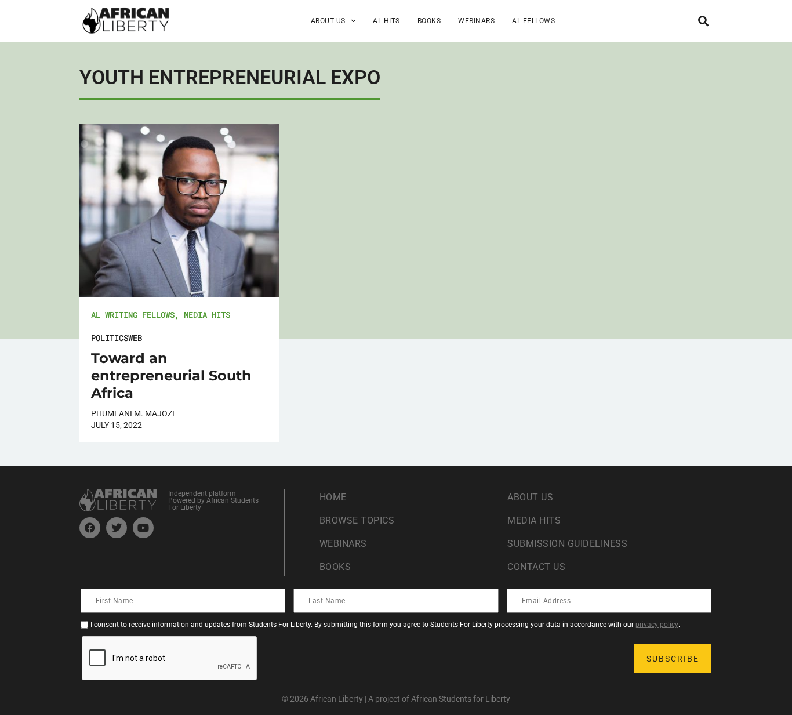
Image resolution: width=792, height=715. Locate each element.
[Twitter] (116, 527)
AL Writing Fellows (133, 314)
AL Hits (386, 21)
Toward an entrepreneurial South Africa (171, 375)
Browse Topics (357, 520)
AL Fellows (533, 21)
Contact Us (536, 566)
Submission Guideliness (567, 543)
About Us (530, 497)
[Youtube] (143, 527)
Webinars (476, 21)
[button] (703, 20)
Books (429, 21)
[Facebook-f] (89, 527)
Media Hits (207, 314)
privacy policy (656, 624)
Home (333, 497)
